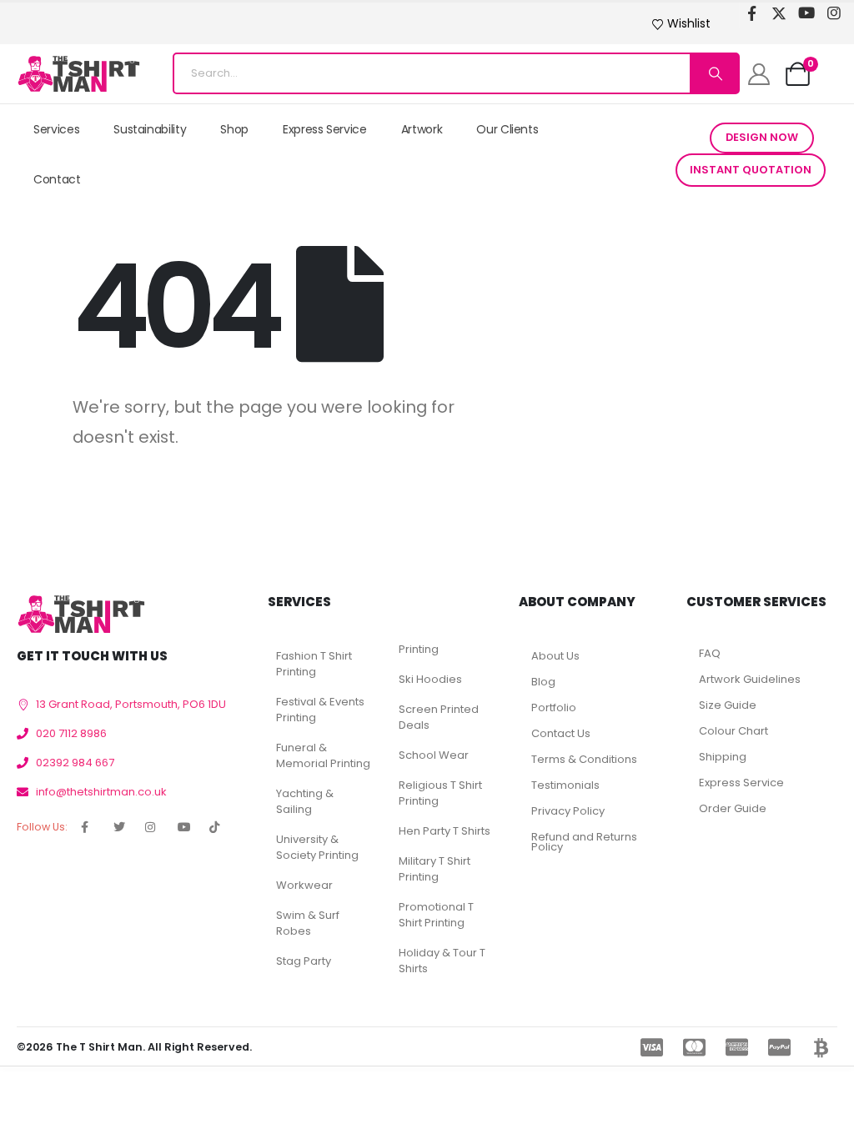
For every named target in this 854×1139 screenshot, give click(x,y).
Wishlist (689, 23)
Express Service (325, 129)
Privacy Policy (568, 811)
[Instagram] (834, 13)
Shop (234, 129)
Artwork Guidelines (750, 679)
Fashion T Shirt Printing (314, 664)
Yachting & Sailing (305, 801)
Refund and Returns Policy (584, 842)
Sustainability (149, 129)
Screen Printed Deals (439, 717)
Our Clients (507, 129)
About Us (555, 656)
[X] (779, 13)
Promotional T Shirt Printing (436, 915)
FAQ (710, 653)
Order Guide (732, 808)
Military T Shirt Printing (434, 869)
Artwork (422, 129)
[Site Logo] (78, 74)
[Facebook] (751, 13)
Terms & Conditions (584, 759)
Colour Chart (733, 731)
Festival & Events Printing (320, 709)
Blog (543, 682)
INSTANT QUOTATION (750, 170)
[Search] (714, 73)
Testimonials (565, 785)
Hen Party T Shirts (444, 831)
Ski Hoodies (430, 679)
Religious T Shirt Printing (440, 793)
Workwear (304, 885)
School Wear (434, 755)
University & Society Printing (317, 847)
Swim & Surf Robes (307, 923)
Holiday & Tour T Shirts (442, 960)
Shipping (722, 757)
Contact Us (560, 733)
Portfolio (553, 707)
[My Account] (758, 74)
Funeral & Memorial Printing (323, 755)
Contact (57, 179)
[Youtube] (806, 13)
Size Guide (727, 705)
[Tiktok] (751, 33)
